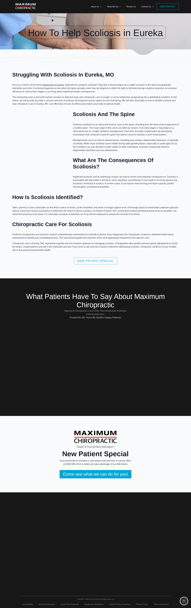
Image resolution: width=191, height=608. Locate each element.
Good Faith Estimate (70, 604)
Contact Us (146, 6)
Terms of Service (161, 604)
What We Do (112, 6)
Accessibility (27, 604)
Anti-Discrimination (46, 604)
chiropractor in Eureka (53, 85)
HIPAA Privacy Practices (119, 604)
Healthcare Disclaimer (94, 604)
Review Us (131, 6)
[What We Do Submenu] (121, 6)
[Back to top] (184, 601)
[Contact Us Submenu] (153, 6)
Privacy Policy (142, 604)
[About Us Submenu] (101, 6)
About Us (95, 6)
